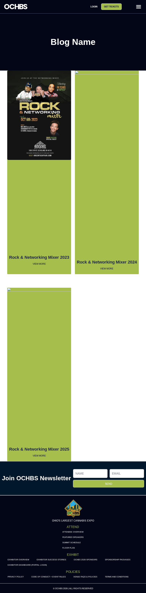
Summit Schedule (71, 542)
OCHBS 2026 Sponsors (85, 560)
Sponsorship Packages (117, 560)
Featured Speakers (73, 537)
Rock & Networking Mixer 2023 (39, 257)
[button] (139, 7)
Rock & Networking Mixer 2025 (39, 449)
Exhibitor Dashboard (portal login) (27, 565)
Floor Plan (68, 548)
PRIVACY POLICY (16, 577)
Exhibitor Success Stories (51, 560)
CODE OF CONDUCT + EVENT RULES (48, 577)
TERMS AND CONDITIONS (117, 577)
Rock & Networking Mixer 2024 (107, 262)
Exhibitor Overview (18, 560)
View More (39, 264)
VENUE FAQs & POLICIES (85, 577)
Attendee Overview (72, 532)
